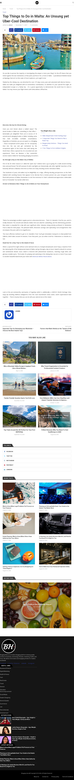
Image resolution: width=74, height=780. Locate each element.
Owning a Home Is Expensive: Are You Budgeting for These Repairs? (18, 567)
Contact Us (45, 776)
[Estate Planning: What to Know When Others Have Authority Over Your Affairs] (19, 523)
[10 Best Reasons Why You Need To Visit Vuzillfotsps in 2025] (54, 416)
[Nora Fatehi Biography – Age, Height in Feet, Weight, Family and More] (5, 720)
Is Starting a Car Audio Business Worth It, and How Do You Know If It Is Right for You (55, 537)
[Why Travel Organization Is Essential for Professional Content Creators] (54, 353)
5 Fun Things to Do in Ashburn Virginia (54, 148)
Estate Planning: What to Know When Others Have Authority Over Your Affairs (17, 537)
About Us (36, 776)
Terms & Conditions (67, 776)
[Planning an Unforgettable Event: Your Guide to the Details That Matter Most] (55, 493)
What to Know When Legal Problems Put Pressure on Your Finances (18, 507)
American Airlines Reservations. (42, 256)
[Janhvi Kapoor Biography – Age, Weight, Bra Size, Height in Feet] (5, 730)
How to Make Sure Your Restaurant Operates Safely (54, 566)
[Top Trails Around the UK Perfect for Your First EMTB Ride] (19, 416)
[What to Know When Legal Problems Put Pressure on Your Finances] (19, 493)
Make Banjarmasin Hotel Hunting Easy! (54, 136)
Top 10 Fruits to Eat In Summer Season (37, 604)
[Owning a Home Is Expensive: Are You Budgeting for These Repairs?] (19, 553)
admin (11, 25)
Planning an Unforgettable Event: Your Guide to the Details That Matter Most (54, 507)
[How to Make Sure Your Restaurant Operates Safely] (55, 553)
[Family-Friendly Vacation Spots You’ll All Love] (19, 384)
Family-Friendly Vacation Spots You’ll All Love (19, 398)
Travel (11, 9)
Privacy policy (55, 776)
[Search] (73, 3)
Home (4, 9)
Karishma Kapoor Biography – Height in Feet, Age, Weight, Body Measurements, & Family (24, 738)
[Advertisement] (37, 107)
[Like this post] (11, 30)
